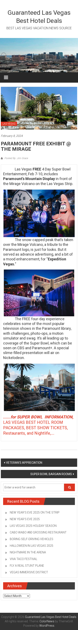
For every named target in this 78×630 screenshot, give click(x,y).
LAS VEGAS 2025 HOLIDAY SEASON (33, 525)
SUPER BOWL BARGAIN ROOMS (51, 474)
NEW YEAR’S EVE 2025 (25, 519)
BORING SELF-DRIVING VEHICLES (31, 539)
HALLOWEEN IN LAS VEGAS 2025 (31, 545)
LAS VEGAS (8, 123)
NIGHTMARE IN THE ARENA (28, 552)
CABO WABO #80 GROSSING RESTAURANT (38, 532)
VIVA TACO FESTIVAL (23, 559)
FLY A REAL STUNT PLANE (27, 565)
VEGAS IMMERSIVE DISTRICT (29, 572)
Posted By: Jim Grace (16, 158)
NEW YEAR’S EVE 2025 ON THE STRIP (34, 512)
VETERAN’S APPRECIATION (24, 462)
